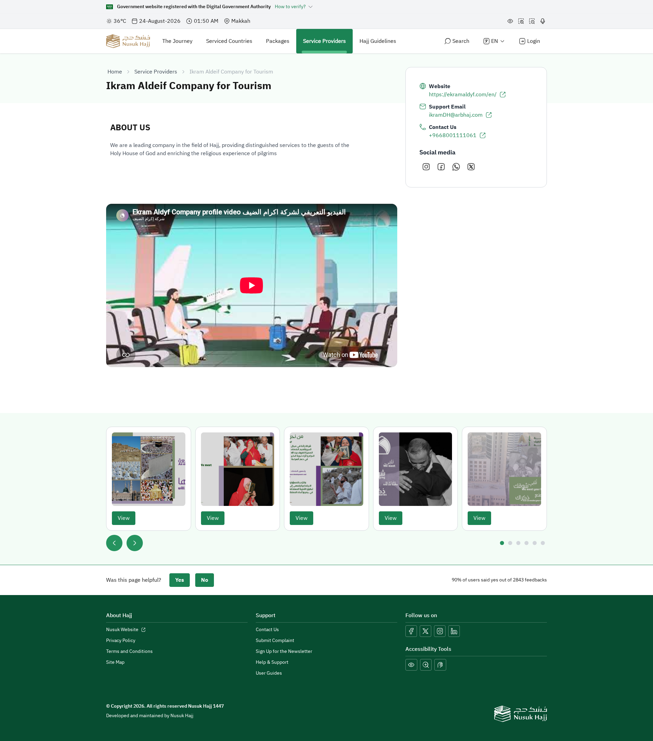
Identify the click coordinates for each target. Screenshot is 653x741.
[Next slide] (135, 543)
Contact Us (267, 629)
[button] (411, 665)
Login (533, 41)
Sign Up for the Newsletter (284, 651)
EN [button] (494, 41)
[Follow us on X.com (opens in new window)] (425, 631)
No (204, 580)
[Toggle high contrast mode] (510, 21)
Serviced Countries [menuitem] (229, 41)
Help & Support (272, 662)
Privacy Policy (120, 640)
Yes (179, 580)
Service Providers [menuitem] (324, 41)
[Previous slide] (114, 543)
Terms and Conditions (129, 651)
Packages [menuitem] (277, 41)
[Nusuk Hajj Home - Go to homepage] (128, 41)
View (124, 518)
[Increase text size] (521, 21)
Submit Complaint (275, 640)
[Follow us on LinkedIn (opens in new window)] (454, 631)
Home (114, 72)
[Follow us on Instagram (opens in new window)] (440, 631)
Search (460, 41)
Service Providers (155, 72)
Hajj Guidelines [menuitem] (377, 41)
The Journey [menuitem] (177, 41)
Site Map (115, 662)
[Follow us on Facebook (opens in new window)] (411, 631)
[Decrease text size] (532, 21)
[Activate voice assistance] (543, 21)
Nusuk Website (126, 629)
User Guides (269, 673)
